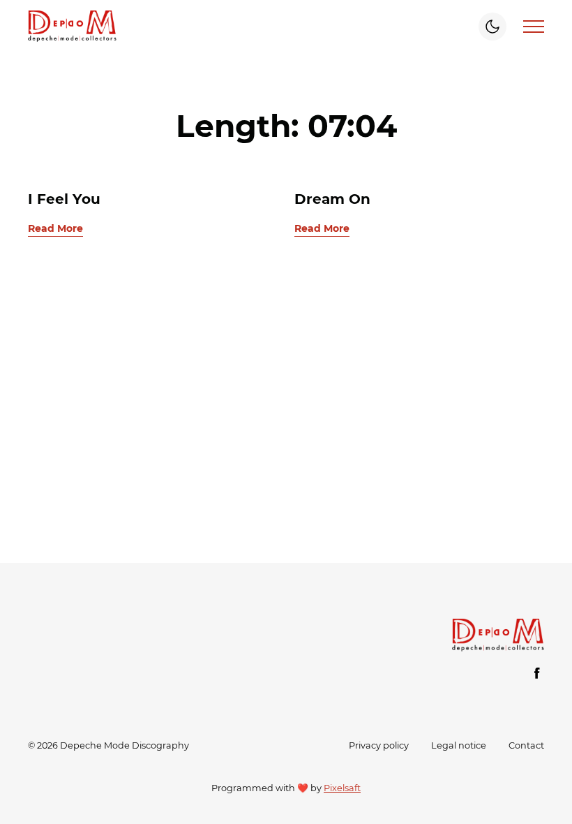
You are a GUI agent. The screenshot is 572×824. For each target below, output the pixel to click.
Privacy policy (379, 745)
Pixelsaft (342, 788)
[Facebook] (537, 673)
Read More (55, 228)
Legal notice (458, 745)
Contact (526, 745)
